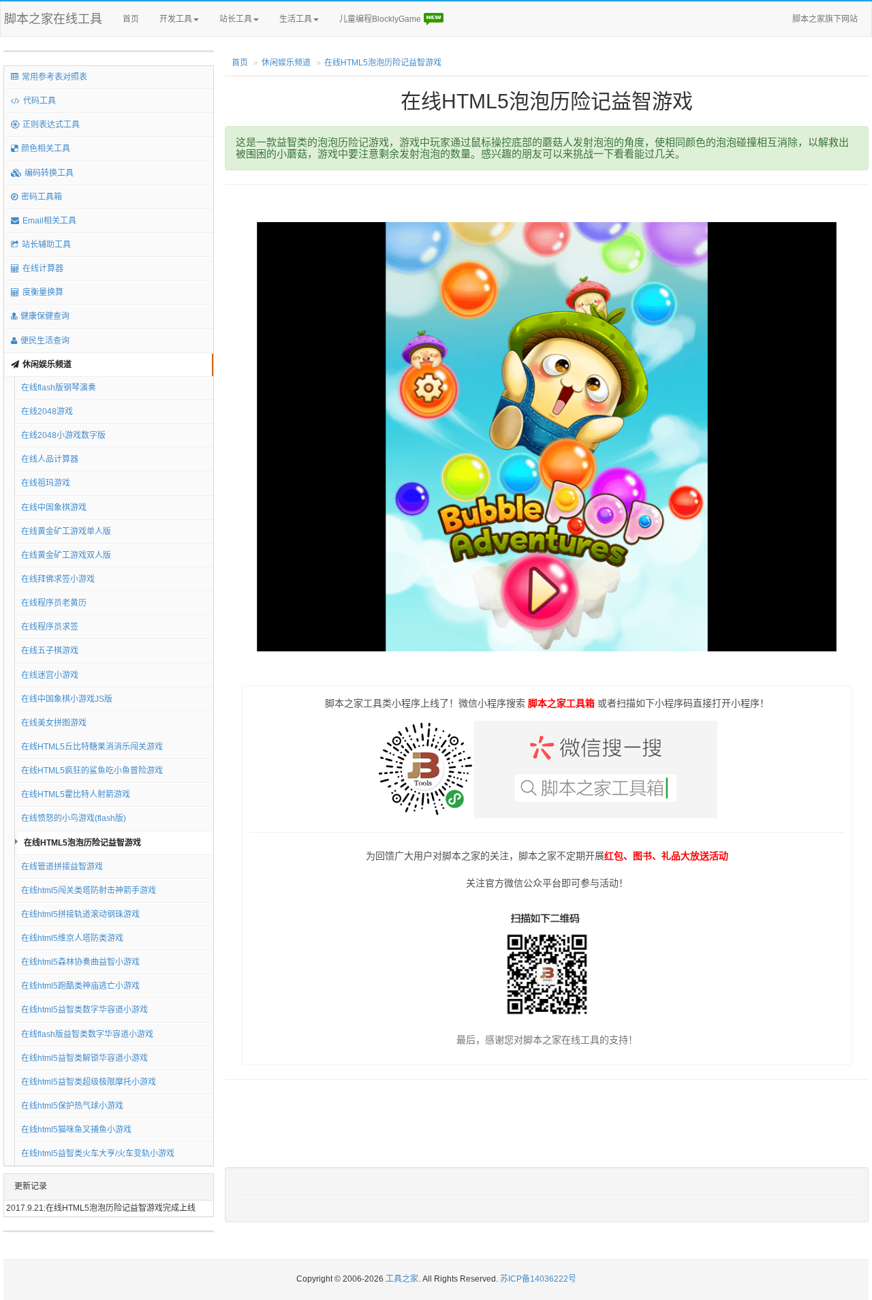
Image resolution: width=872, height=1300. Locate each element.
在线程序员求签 (49, 627)
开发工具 (175, 19)
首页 (131, 19)
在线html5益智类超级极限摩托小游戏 (88, 1082)
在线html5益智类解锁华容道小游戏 (84, 1058)
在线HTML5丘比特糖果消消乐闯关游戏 (92, 747)
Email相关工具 (49, 221)
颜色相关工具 (45, 148)
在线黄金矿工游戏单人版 (66, 531)
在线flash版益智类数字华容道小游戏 (87, 1034)
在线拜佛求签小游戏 (58, 579)
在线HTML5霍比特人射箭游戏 (75, 794)
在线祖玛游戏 (45, 483)
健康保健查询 (44, 316)
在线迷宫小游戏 (49, 675)
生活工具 (295, 19)
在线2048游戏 (47, 411)
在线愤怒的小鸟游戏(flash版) (73, 818)
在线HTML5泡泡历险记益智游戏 (82, 843)
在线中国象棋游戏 (54, 507)
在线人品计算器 (49, 459)
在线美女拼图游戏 (54, 723)
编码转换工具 (49, 173)
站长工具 (235, 19)
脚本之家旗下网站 (825, 19)
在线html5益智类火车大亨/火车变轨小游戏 (97, 1153)
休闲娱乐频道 (47, 364)
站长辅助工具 (46, 244)
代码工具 (39, 101)
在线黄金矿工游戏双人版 (66, 555)
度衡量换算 (42, 292)
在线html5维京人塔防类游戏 (72, 938)
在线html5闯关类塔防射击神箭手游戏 (88, 890)
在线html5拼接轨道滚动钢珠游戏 (80, 914)
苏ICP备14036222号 (538, 1279)
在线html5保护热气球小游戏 (72, 1106)
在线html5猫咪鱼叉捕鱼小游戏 (76, 1129)
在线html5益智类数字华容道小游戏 (84, 1010)
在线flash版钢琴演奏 (58, 387)
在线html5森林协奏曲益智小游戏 (80, 962)
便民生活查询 (44, 340)
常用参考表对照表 (54, 77)
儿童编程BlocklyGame (381, 19)
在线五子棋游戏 (49, 650)
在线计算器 (42, 268)
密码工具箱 (41, 197)
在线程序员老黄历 (54, 603)
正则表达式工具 (51, 124)
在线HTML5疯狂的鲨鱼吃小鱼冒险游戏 (92, 770)
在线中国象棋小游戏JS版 (66, 699)
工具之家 (402, 1279)
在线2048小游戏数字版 (63, 435)
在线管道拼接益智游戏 (62, 866)
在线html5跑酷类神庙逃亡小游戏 (80, 986)
